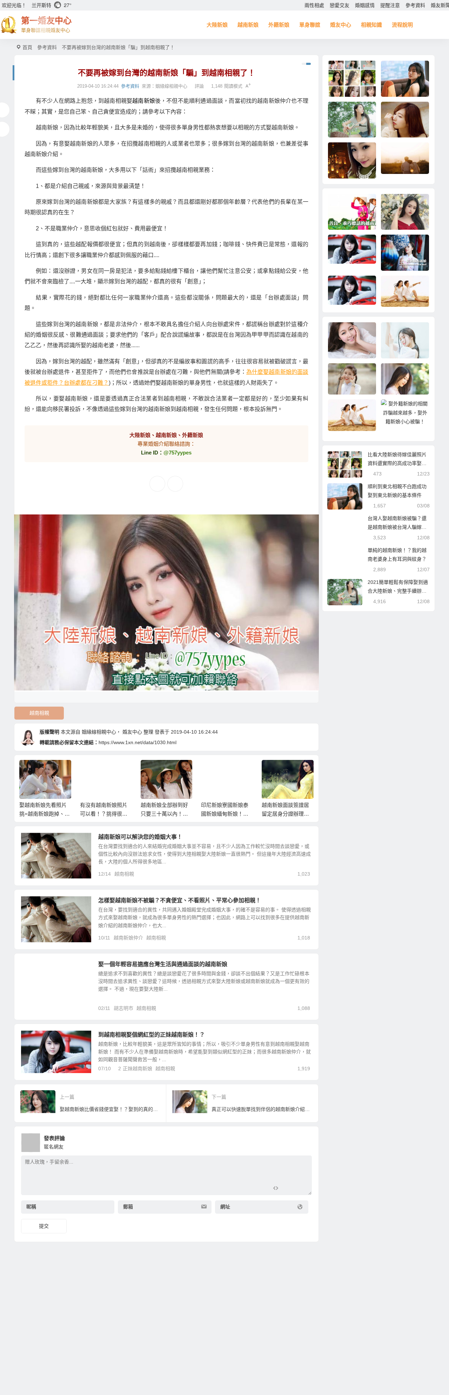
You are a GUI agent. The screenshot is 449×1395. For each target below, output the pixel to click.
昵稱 (31, 1207)
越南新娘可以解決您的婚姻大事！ (140, 837)
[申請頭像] (305, 1140)
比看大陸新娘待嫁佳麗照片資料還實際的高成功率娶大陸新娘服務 (397, 463)
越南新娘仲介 (128, 938)
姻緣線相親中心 (171, 86)
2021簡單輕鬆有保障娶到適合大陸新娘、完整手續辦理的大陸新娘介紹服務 (398, 590)
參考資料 (415, 5)
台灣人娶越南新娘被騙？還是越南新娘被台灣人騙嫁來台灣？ (397, 527)
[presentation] (274, 771)
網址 (225, 1207)
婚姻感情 (365, 5)
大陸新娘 (217, 25)
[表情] (288, 1189)
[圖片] (301, 1189)
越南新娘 (248, 25)
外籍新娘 (278, 25)
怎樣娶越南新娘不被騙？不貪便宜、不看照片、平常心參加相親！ (179, 900)
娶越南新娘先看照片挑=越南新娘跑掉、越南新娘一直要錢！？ (44, 813)
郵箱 (128, 1207)
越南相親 (39, 713)
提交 (44, 1226)
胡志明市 (123, 1008)
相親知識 (371, 25)
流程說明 (402, 25)
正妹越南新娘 (137, 1068)
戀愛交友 (339, 5)
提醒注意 (390, 5)
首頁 (27, 47)
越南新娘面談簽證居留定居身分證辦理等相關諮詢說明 (285, 813)
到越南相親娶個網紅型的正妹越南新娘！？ (151, 1035)
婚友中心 (340, 25)
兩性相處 (314, 5)
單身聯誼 (309, 25)
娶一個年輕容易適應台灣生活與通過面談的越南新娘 (162, 964)
